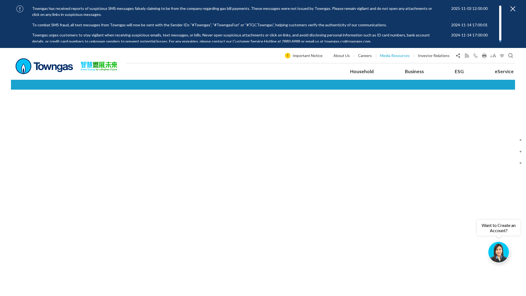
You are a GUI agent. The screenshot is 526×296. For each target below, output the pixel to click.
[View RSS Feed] (467, 56)
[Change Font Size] (493, 56)
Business (414, 71)
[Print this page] (484, 56)
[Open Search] (511, 56)
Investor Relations (434, 55)
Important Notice (307, 55)
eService (504, 71)
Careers (365, 55)
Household (362, 71)
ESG (459, 71)
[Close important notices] (513, 9)
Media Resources (395, 55)
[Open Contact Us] (476, 56)
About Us (341, 55)
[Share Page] (458, 56)
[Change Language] (502, 56)
